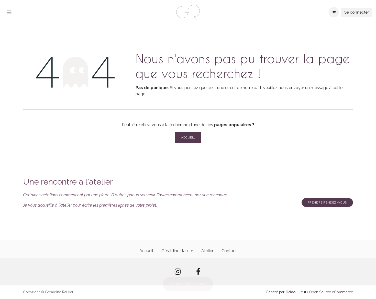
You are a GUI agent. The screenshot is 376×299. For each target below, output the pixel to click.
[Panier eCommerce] (334, 12)
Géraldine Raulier (177, 250)
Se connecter (356, 12)
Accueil (188, 137)
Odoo (290, 292)
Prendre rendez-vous (327, 202)
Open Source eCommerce (331, 292)
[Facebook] (198, 272)
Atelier (207, 250)
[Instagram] (178, 272)
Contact (229, 250)
